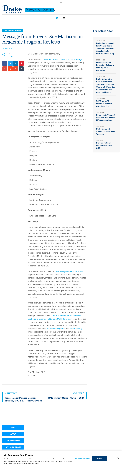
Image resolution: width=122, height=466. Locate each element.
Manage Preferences (82, 458)
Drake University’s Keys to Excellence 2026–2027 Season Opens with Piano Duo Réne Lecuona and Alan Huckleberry (105, 86)
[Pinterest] (21, 63)
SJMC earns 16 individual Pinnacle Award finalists (104, 104)
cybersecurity (76, 328)
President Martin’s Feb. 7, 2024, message (63, 59)
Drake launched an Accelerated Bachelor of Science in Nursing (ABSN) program (54, 317)
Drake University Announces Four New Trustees (105, 131)
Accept (99, 458)
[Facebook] (4, 63)
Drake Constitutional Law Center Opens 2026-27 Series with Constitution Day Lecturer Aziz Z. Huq (105, 48)
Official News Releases (13, 31)
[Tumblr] (21, 68)
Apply (13, 434)
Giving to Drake (13, 447)
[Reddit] (10, 68)
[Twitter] (10, 63)
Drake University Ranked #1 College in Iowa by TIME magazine (105, 66)
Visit (13, 427)
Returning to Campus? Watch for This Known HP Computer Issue (105, 118)
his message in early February (69, 271)
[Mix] (15, 68)
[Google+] (4, 68)
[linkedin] (15, 63)
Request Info (13, 440)
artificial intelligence (56, 328)
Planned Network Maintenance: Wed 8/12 (104, 145)
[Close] (118, 458)
